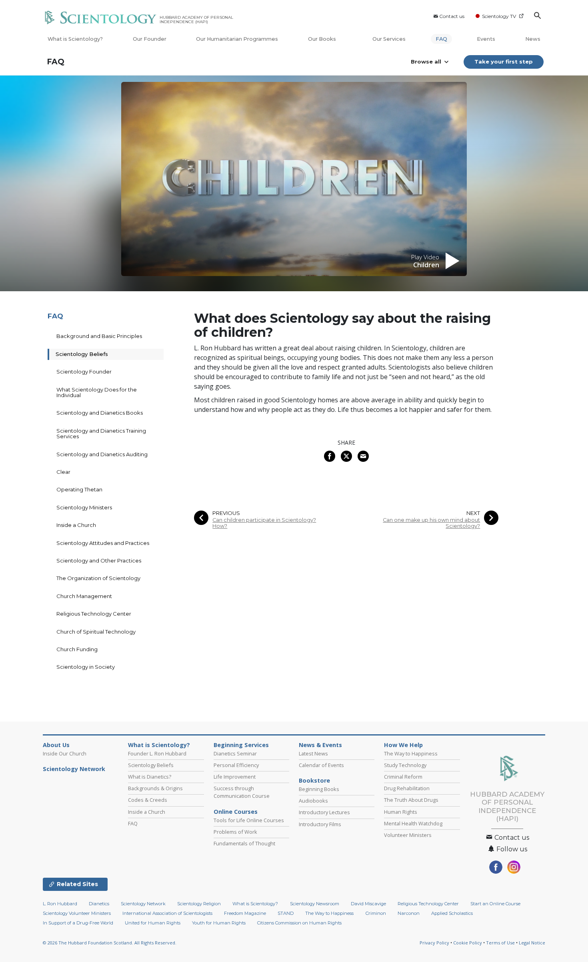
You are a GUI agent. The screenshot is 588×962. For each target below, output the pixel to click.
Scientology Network (74, 769)
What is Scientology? (75, 39)
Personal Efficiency (236, 765)
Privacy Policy (434, 943)
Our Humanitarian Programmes (237, 39)
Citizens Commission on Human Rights (299, 923)
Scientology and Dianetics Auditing (102, 454)
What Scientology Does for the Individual (96, 392)
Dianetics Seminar (235, 753)
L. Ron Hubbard (60, 903)
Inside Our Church (64, 753)
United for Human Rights (152, 923)
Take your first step (503, 61)
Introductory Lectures (324, 812)
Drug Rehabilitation (407, 788)
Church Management (84, 596)
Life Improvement (235, 776)
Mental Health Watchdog (413, 823)
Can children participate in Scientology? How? (264, 523)
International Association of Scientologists (167, 913)
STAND (286, 913)
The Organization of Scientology (98, 578)
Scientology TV (499, 16)
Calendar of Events (321, 765)
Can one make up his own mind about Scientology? (431, 523)
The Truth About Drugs (411, 799)
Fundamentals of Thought (244, 843)
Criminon (376, 913)
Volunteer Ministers (408, 835)
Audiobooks (313, 800)
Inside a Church (76, 525)
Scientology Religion (199, 903)
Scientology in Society (85, 667)
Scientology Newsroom (314, 903)
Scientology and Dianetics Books (99, 412)
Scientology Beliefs (82, 354)
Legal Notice (532, 943)
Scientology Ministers (84, 507)
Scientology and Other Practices (98, 560)
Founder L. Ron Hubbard (157, 753)
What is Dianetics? (149, 776)
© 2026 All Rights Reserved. (109, 943)
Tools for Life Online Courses (249, 820)
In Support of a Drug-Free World (78, 923)
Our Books (322, 39)
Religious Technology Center (93, 613)
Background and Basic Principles (99, 336)
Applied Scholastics (452, 913)
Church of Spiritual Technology (96, 631)
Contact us (451, 16)
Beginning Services (241, 745)
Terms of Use (500, 943)
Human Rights (400, 811)
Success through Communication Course (242, 792)
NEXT (473, 513)
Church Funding (77, 649)
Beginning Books (319, 789)
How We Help (403, 745)
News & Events (320, 745)
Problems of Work (235, 831)
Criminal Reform (403, 776)
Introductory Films (320, 824)
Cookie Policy (467, 943)
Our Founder (149, 39)
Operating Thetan (79, 489)
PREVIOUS (226, 513)
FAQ (441, 39)
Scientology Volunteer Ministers (77, 913)
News (532, 39)
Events (486, 39)
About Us (56, 745)
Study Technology (405, 765)
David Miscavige (368, 903)
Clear (63, 472)
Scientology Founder (84, 371)
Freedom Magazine (245, 913)
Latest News (313, 753)
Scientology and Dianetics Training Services (101, 433)
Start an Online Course (495, 903)
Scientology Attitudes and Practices (102, 543)
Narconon (409, 913)
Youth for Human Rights (219, 923)
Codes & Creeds (147, 799)
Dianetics (99, 903)
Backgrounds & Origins (155, 788)
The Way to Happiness (411, 753)
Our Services (389, 39)
